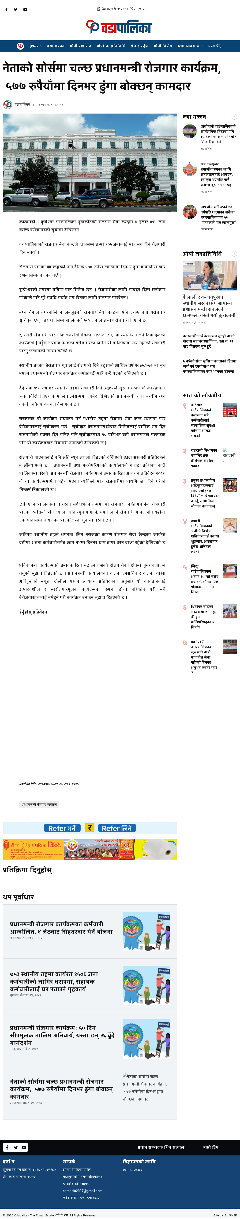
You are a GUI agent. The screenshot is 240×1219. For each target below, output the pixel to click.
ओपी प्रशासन (80, 46)
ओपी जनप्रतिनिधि (111, 46)
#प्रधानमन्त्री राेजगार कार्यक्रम (39, 805)
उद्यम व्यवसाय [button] (188, 46)
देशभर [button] (34, 46)
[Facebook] (6, 9)
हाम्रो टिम (210, 1147)
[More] (234, 116)
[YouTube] (25, 9)
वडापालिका (22, 105)
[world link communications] (90, 828)
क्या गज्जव (56, 46)
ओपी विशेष (162, 46)
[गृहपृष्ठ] (20, 46)
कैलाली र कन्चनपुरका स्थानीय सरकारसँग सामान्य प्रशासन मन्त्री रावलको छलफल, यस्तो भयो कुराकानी (209, 306)
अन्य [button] (211, 46)
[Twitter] (15, 9)
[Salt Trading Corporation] (90, 849)
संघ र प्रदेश (139, 46)
